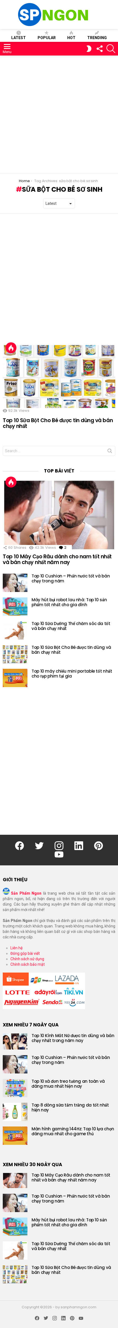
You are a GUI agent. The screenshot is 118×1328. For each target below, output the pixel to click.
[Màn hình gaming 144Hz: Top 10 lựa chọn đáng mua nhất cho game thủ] (15, 1135)
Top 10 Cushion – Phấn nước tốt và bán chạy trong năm (71, 578)
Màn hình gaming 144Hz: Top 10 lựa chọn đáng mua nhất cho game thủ (73, 1131)
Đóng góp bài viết (25, 953)
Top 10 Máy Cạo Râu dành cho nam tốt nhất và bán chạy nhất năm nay (57, 559)
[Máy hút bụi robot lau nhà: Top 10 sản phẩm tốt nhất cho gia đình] (15, 606)
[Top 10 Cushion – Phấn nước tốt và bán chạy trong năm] (15, 583)
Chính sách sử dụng (27, 959)
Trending (97, 38)
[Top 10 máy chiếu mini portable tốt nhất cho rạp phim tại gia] (15, 678)
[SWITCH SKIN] (89, 48)
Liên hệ (16, 948)
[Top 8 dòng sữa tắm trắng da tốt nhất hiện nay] (15, 1112)
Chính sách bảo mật (27, 964)
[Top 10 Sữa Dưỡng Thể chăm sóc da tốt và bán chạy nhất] (15, 630)
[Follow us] (99, 49)
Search (109, 452)
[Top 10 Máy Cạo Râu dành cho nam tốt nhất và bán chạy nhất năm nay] (59, 514)
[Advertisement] (59, 114)
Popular (47, 38)
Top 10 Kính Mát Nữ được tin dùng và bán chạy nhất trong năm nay (73, 1038)
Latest (18, 38)
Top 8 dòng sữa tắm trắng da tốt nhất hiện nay (70, 1107)
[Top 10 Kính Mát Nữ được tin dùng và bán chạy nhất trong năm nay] (15, 1041)
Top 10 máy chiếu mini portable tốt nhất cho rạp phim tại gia (72, 673)
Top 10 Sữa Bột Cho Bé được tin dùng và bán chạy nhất (58, 423)
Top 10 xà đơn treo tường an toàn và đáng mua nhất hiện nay (68, 1083)
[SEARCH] (110, 49)
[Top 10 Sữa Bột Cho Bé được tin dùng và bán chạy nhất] (59, 376)
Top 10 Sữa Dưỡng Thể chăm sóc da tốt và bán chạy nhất (71, 626)
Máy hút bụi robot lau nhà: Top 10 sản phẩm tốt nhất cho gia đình (69, 602)
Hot (71, 38)
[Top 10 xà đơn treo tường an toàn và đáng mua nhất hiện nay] (15, 1088)
